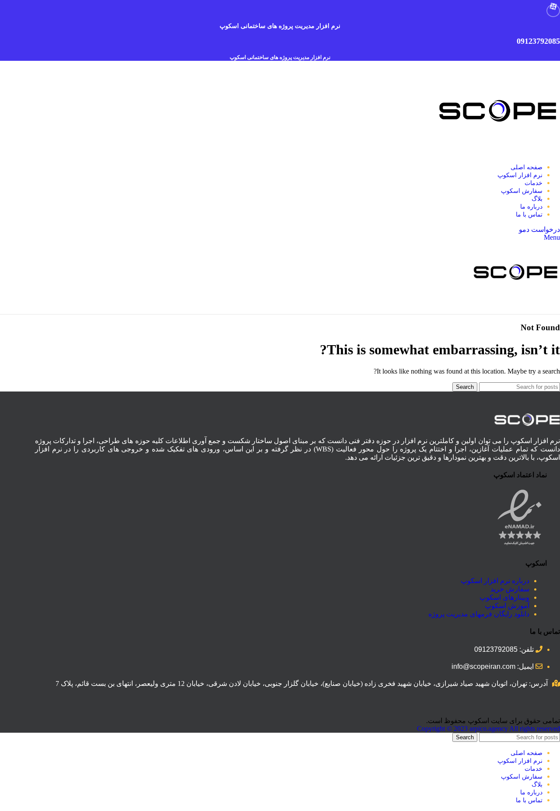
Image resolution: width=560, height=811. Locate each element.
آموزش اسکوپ (507, 605)
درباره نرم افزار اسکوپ (495, 580)
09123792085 (538, 41)
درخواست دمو (539, 229)
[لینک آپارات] (553, 10)
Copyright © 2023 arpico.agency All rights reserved (488, 728)
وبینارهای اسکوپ (504, 597)
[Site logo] (499, 152)
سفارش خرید (509, 589)
